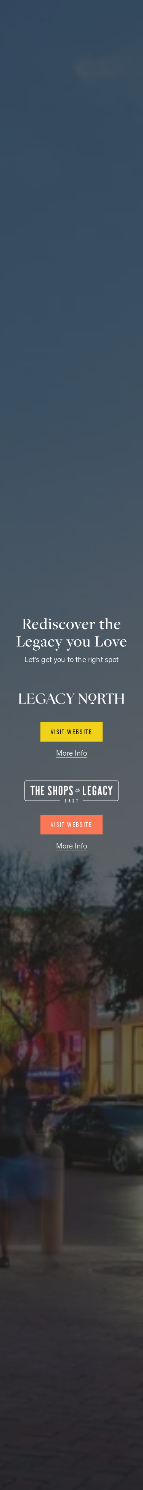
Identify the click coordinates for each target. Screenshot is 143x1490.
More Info (71, 753)
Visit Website (71, 732)
